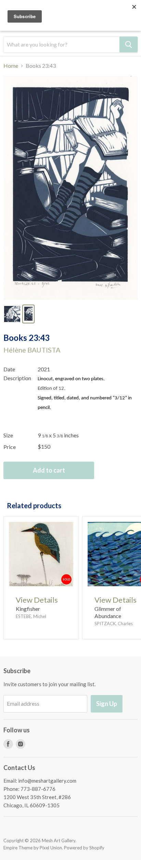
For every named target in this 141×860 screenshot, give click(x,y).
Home (10, 66)
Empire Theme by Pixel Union (32, 847)
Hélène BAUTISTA (32, 350)
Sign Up (106, 703)
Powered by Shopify (84, 847)
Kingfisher (28, 608)
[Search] (128, 44)
